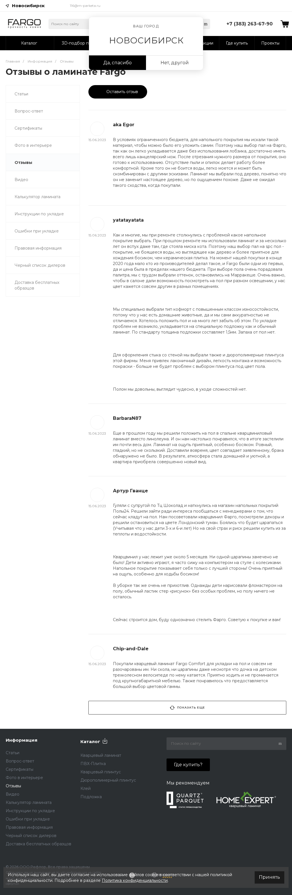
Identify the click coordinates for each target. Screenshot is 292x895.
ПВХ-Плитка (93, 763)
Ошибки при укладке (37, 231)
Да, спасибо (117, 62)
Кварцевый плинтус (100, 771)
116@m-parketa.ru (85, 5)
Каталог (90, 741)
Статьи (21, 94)
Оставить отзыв (121, 91)
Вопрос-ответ (29, 111)
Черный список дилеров (40, 265)
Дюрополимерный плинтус (108, 780)
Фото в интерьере (33, 145)
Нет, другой (175, 62)
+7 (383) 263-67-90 (249, 24)
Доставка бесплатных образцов (37, 285)
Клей (85, 788)
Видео (21, 179)
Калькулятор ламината (37, 196)
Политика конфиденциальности (135, 880)
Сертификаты (28, 128)
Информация (21, 740)
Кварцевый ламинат (100, 755)
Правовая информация (38, 248)
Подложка (91, 796)
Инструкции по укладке (39, 213)
